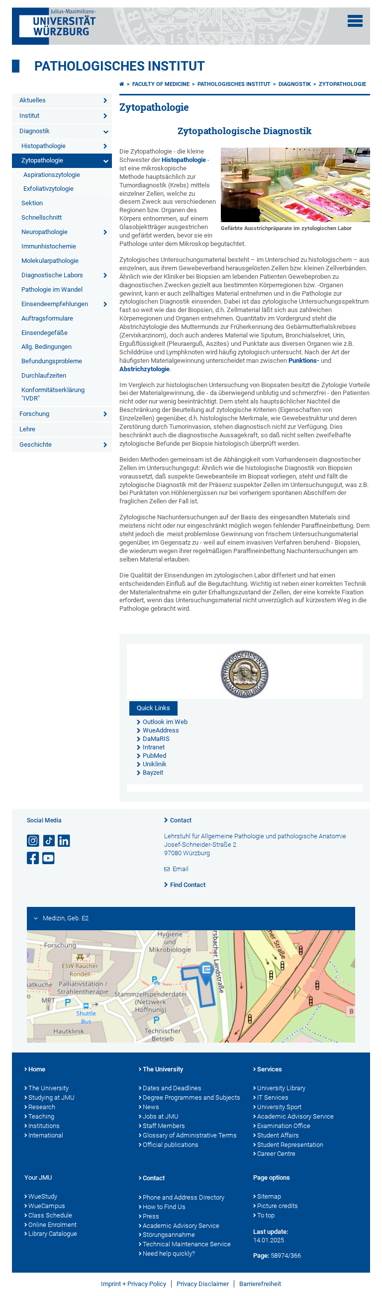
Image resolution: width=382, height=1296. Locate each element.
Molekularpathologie (50, 260)
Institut (29, 115)
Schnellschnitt (41, 217)
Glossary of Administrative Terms (190, 1135)
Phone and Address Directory (183, 1197)
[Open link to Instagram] (34, 841)
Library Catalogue (52, 1233)
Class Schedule (50, 1215)
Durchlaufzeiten (43, 375)
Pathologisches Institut (119, 66)
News (151, 1107)
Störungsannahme (169, 1234)
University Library (281, 1088)
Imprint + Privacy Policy (133, 1284)
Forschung (34, 413)
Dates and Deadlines (172, 1088)
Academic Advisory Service (295, 1116)
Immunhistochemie (48, 246)
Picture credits (277, 1206)
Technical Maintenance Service (187, 1244)
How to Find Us (164, 1207)
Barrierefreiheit (260, 1284)
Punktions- (303, 360)
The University (48, 1088)
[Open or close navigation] (355, 21)
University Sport (279, 1107)
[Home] (121, 84)
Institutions (44, 1126)
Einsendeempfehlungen (54, 304)
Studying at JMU (51, 1097)
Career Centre (276, 1153)
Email (181, 869)
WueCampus (46, 1206)
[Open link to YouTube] (49, 858)
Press (151, 1216)
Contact (180, 820)
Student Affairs (278, 1135)
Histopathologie (43, 146)
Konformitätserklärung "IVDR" (53, 394)
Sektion (32, 203)
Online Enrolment (52, 1224)
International (45, 1135)
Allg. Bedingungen (46, 346)
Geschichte (35, 444)
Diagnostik (34, 131)
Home (36, 1069)
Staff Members (164, 1126)
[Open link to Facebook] (34, 858)
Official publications (170, 1144)
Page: (261, 1255)
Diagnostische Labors (52, 275)
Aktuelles (32, 100)
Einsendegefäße (44, 332)
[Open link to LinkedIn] (65, 841)
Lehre (27, 429)
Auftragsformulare (47, 318)
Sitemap (269, 1196)
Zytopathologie (42, 160)
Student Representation (290, 1144)
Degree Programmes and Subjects (191, 1097)
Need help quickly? (169, 1253)
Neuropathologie (44, 232)
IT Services (272, 1097)
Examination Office (283, 1126)
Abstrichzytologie (144, 369)
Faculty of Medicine (161, 84)
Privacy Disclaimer (203, 1284)
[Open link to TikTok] (49, 841)
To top (266, 1215)
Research (41, 1107)
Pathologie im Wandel (52, 289)
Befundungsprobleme (51, 361)
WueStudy (42, 1196)
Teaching (41, 1116)
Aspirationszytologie (51, 174)
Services (269, 1069)
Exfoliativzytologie (48, 188)
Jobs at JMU (161, 1116)
